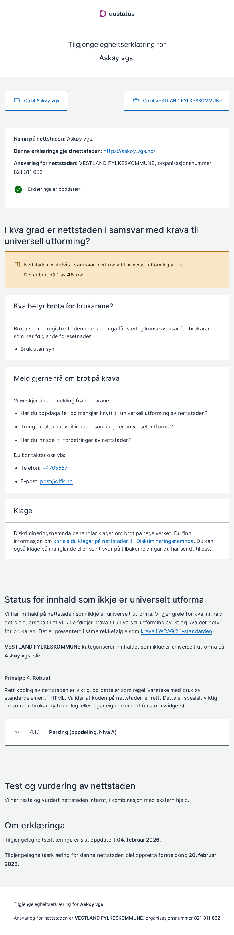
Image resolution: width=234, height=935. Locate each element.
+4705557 (55, 468)
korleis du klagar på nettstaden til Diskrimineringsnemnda (123, 541)
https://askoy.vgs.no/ (129, 151)
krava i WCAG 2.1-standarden (176, 631)
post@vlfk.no (56, 481)
